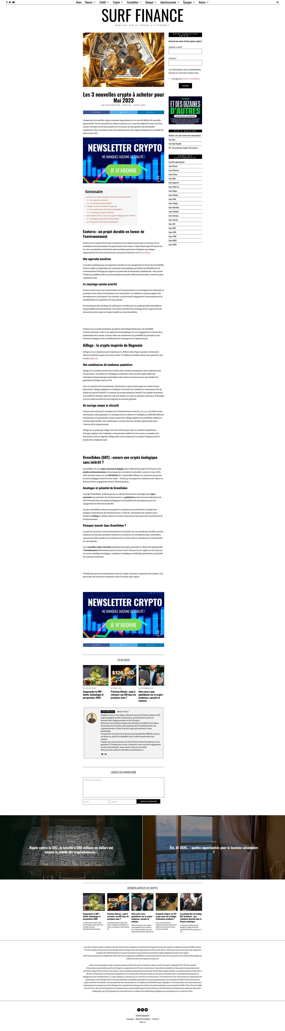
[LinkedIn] (105, 754)
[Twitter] (9, 2)
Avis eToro (172, 139)
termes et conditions (191, 79)
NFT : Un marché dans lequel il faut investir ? (183, 147)
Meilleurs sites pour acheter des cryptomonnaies (185, 135)
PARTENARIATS (142, 1016)
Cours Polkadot (174, 211)
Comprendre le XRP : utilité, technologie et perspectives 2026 (93, 694)
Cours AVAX (172, 199)
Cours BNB (172, 178)
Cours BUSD (172, 240)
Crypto (116, 2)
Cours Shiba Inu (174, 186)
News (79, 2)
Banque (149, 2)
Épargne (187, 2)
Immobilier (132, 2)
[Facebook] (7, 2)
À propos (130, 1019)
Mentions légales (143, 1019)
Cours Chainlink (174, 207)
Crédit (103, 2)
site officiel (145, 252)
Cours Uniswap (173, 215)
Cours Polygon (173, 203)
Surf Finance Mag (112, 105)
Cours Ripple (173, 191)
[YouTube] (13, 2)
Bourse (88, 2)
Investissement (168, 2)
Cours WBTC (173, 244)
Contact (155, 1019)
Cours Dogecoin (174, 182)
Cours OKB (172, 228)
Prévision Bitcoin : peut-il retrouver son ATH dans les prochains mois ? (123, 694)
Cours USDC (172, 236)
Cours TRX (172, 224)
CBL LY (142, 1022)
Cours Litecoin (173, 219)
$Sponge (144, 411)
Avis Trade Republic (175, 143)
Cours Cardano (173, 195)
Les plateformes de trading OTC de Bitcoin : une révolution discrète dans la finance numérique (191, 917)
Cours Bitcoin (173, 166)
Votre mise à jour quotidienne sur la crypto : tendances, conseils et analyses (151, 696)
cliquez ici (93, 358)
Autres (202, 2)
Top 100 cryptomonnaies (177, 162)
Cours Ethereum (174, 170)
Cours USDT (172, 232)
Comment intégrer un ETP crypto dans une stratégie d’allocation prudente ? (166, 916)
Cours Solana (173, 174)
